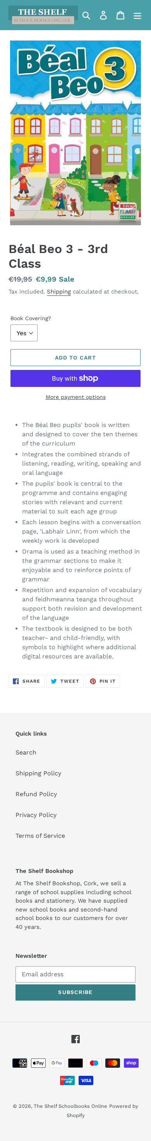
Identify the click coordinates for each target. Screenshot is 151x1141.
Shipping (59, 291)
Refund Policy (36, 794)
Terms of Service (40, 835)
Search (25, 752)
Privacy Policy (36, 815)
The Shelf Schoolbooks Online (70, 1106)
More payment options (76, 397)
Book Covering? (30, 318)
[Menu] (137, 15)
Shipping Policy (38, 773)
